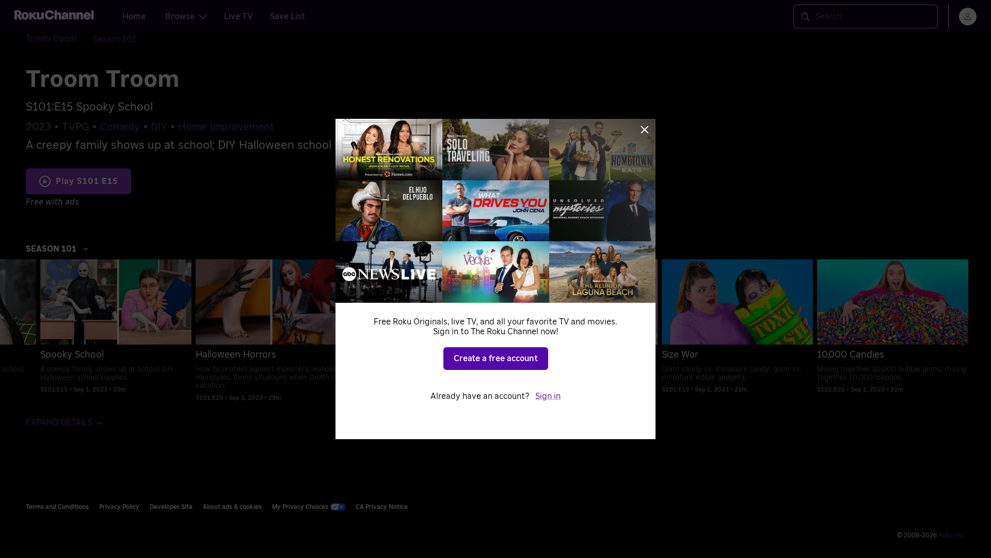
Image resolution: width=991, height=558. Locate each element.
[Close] (644, 129)
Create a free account (496, 358)
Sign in (548, 396)
